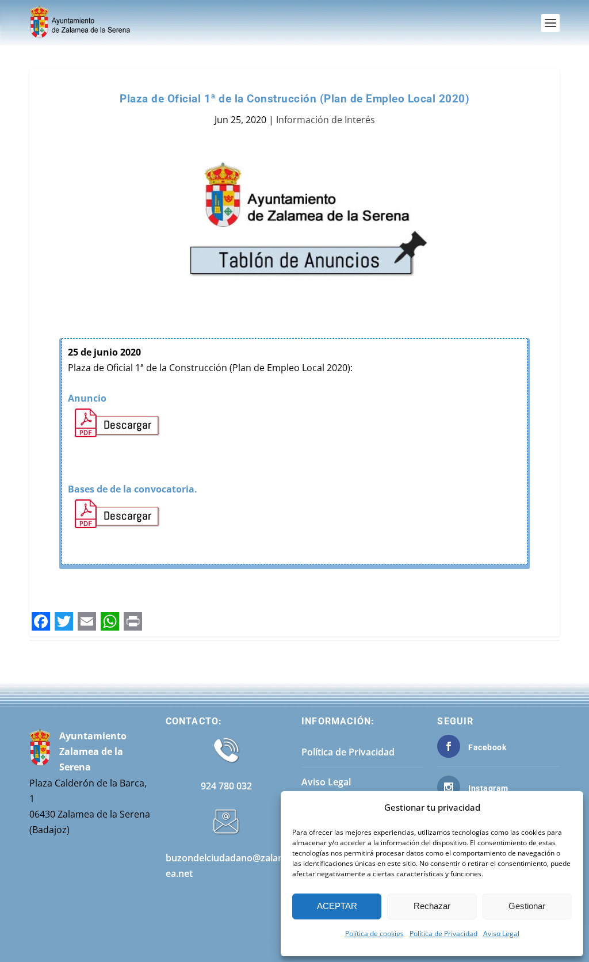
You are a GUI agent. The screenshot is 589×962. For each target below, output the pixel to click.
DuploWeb (130, 949)
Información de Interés (325, 119)
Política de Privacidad (443, 933)
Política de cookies (374, 933)
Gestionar (526, 906)
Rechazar (432, 906)
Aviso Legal (501, 933)
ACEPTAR (337, 906)
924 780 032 (226, 786)
